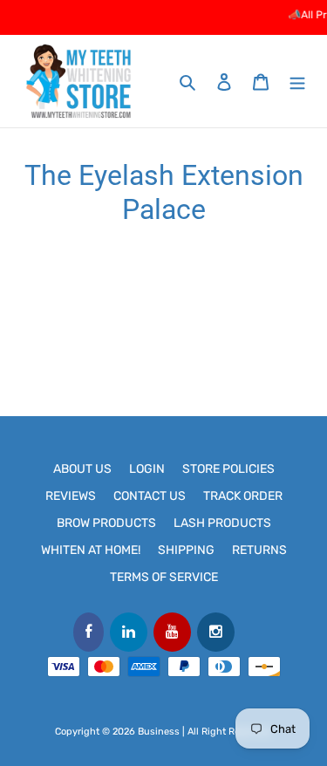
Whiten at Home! (90, 550)
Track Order (243, 496)
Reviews (70, 496)
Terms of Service (164, 577)
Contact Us (149, 496)
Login (147, 469)
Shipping (186, 550)
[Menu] (297, 81)
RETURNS (259, 550)
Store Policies (228, 469)
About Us (82, 469)
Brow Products (106, 523)
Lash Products (222, 523)
